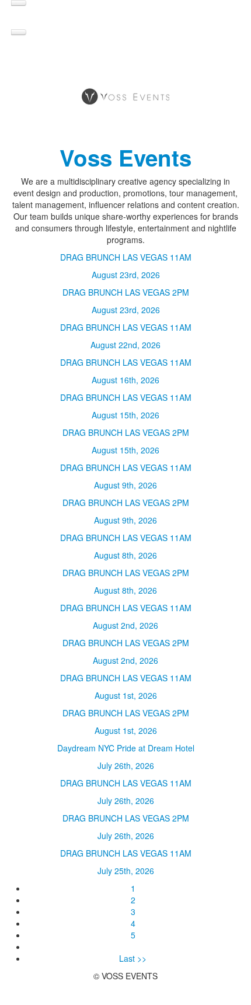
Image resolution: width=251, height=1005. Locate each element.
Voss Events (125, 157)
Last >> (133, 958)
